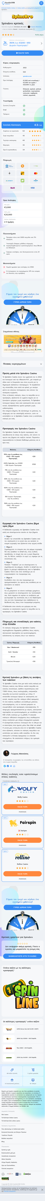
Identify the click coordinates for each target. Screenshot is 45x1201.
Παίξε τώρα (22, 807)
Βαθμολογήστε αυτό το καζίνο (22, 956)
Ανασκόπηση (22, 812)
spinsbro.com (27, 76)
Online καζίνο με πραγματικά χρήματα (28, 8)
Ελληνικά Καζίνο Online (8, 8)
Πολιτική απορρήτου (10, 1191)
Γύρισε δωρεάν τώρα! (22, 302)
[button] (17, 350)
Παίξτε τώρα (23, 53)
